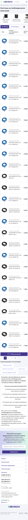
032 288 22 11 (5, 481)
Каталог (12, 5)
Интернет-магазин (4, 5)
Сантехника (22, 369)
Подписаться (14, 452)
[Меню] (1, 2)
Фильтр (6, 26)
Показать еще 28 (16, 354)
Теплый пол (23, 5)
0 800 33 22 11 (6, 475)
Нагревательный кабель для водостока (6, 21)
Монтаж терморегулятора (9, 372)
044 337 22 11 (5, 479)
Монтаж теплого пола (8, 369)
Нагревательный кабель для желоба (16, 20)
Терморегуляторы (7, 365)
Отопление (17, 5)
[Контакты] (27, 2)
